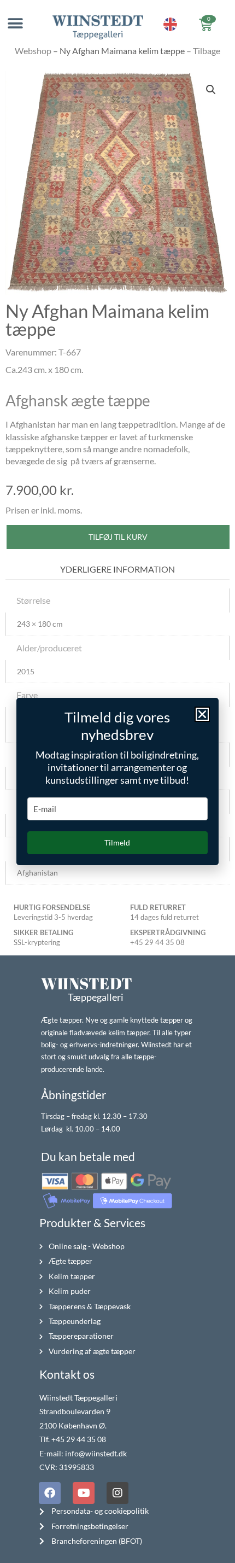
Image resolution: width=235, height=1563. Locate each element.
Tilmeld (117, 842)
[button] (202, 714)
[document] (117, 781)
